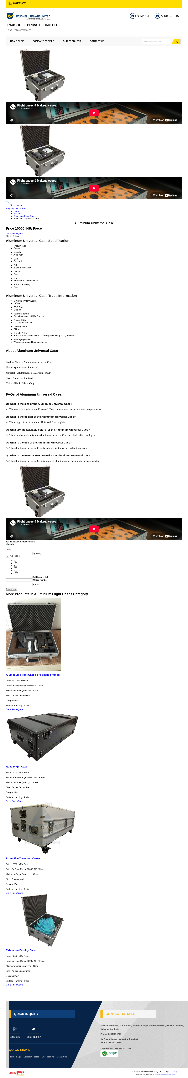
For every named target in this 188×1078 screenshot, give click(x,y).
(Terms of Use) (172, 1072)
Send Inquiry (16, 205)
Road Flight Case (16, 766)
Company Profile (43, 41)
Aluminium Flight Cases (25, 216)
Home (16, 211)
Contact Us (97, 41)
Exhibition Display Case (21, 950)
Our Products (72, 41)
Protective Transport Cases (23, 858)
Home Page (17, 41)
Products (18, 213)
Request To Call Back (16, 208)
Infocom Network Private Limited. (166, 1074)
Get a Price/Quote (14, 233)
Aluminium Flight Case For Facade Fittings (33, 674)
